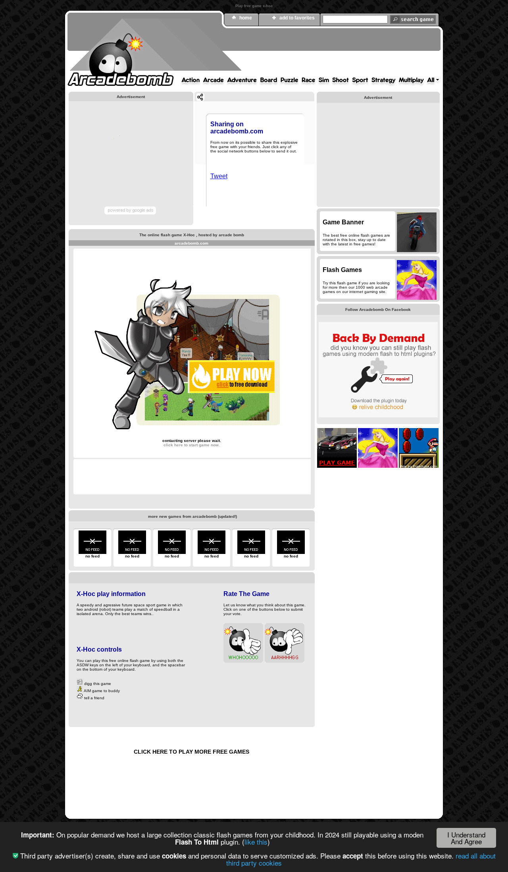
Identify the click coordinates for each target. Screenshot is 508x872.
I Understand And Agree (466, 838)
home (245, 18)
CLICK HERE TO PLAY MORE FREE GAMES (191, 752)
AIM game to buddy (101, 691)
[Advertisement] (295, 53)
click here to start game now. (192, 445)
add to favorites (297, 18)
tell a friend (93, 698)
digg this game (97, 683)
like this (255, 842)
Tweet (218, 176)
